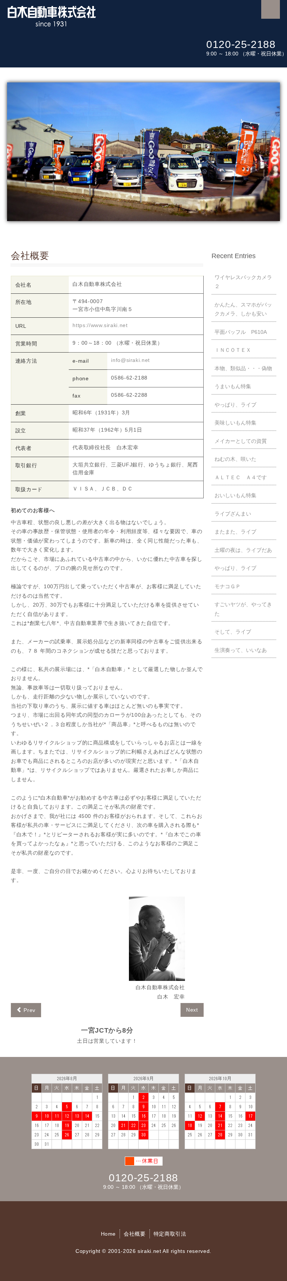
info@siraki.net (130, 360)
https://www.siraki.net (99, 325)
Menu (270, 9)
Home (108, 1234)
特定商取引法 (170, 1234)
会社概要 (135, 1234)
